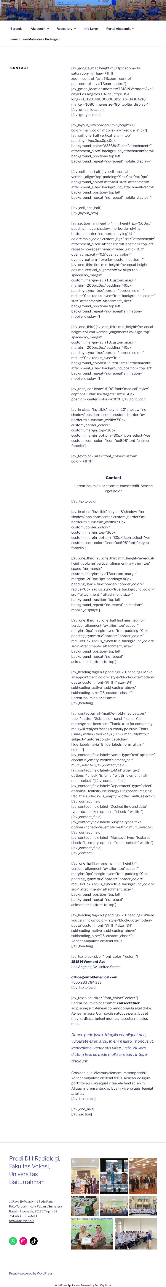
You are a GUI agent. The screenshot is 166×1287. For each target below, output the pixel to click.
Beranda (16, 28)
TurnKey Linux (103, 1285)
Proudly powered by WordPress (31, 1273)
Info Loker (91, 28)
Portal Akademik (118, 28)
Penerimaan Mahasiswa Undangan (34, 39)
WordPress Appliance (67, 1285)
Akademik (38, 28)
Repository (64, 28)
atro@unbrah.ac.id (21, 1221)
